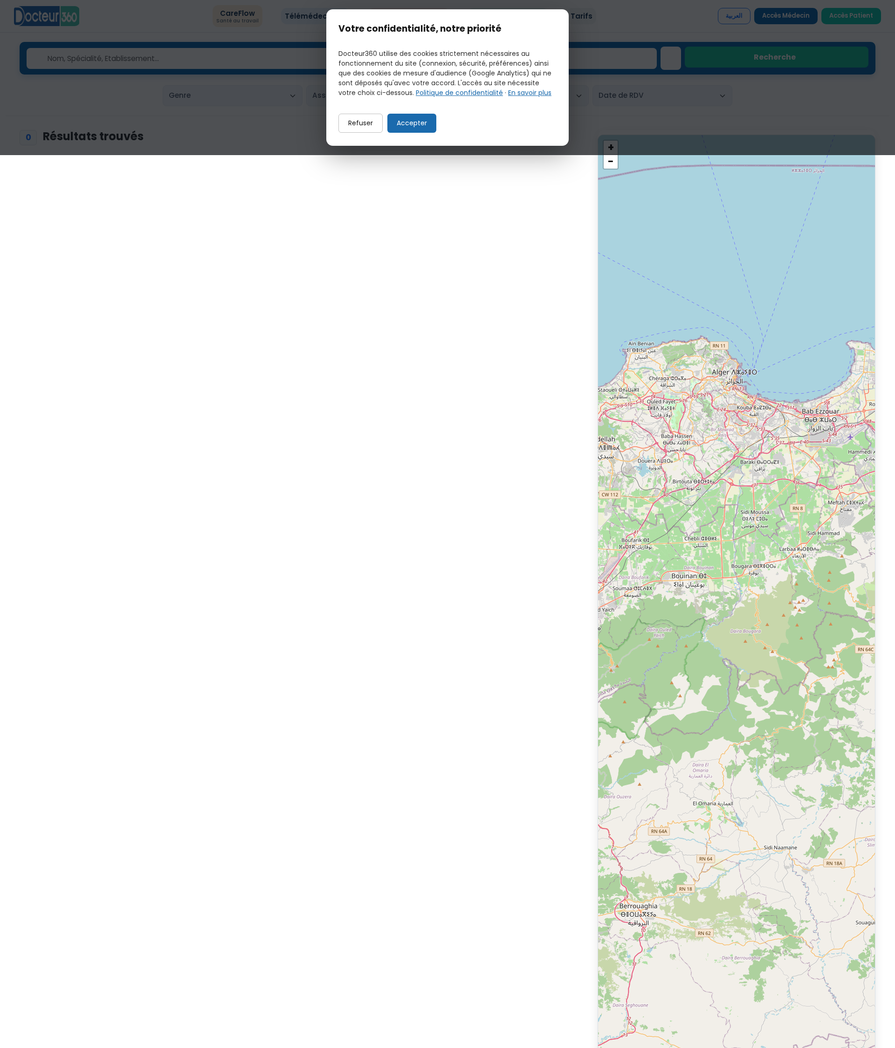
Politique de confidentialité (459, 92)
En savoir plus (529, 92)
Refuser (360, 123)
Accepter (412, 123)
